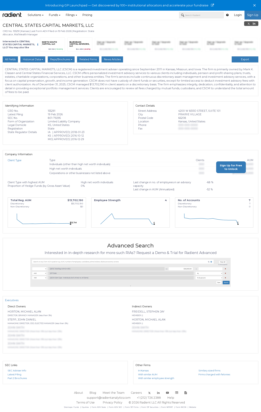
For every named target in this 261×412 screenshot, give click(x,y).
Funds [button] (54, 15)
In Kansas (143, 370)
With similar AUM (147, 374)
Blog (92, 392)
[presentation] (42, 45)
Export (245, 59)
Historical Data (32, 59)
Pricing (87, 15)
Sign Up (252, 15)
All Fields (10, 59)
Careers (136, 392)
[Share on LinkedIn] (254, 24)
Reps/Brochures (60, 59)
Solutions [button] (35, 15)
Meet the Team (113, 392)
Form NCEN (181, 407)
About (78, 392)
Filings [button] (70, 15)
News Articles (112, 59)
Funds (76, 407)
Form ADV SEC (116, 407)
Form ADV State (99, 407)
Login (238, 15)
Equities (85, 407)
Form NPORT (167, 407)
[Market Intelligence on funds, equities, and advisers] (12, 15)
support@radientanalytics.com (108, 397)
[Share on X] (248, 24)
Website (192, 407)
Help (170, 397)
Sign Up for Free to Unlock (231, 167)
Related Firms (88, 59)
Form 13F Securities (150, 407)
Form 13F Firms (132, 407)
